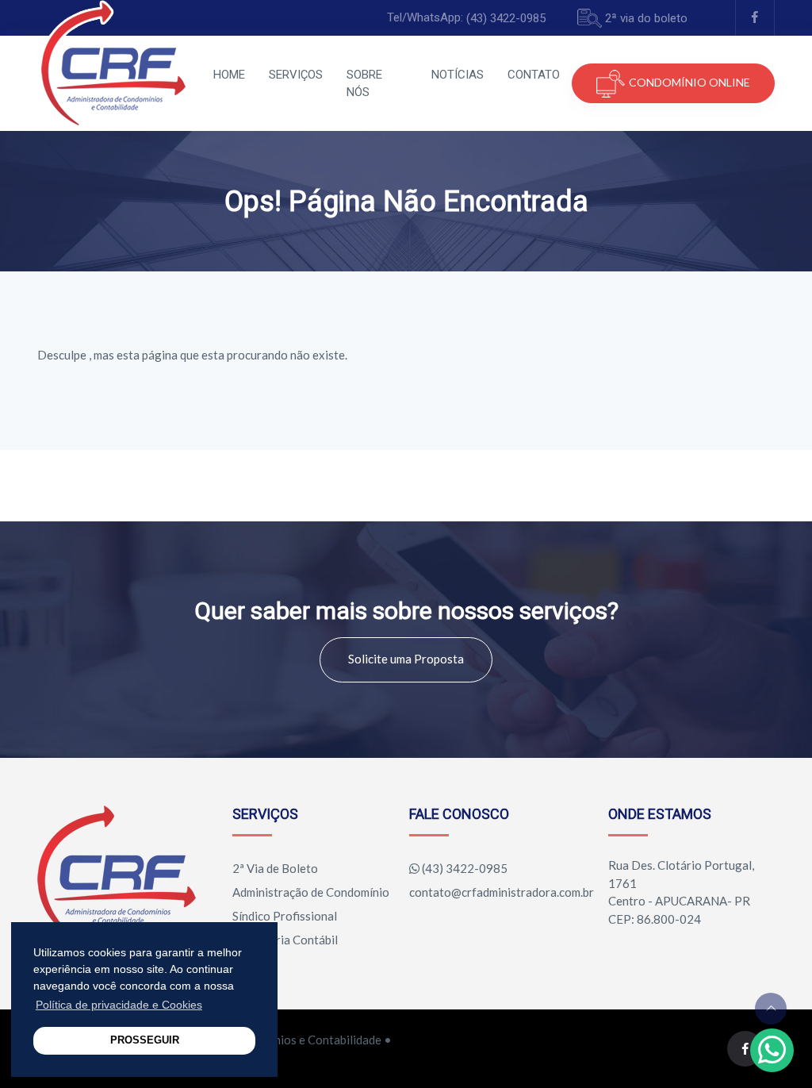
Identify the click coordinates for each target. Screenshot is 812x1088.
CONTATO (534, 74)
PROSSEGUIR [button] (144, 1040)
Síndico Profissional (284, 916)
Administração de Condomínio (310, 892)
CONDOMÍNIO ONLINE (689, 82)
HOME (229, 74)
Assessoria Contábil (285, 939)
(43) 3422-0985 (506, 18)
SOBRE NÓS (364, 83)
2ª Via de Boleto (275, 868)
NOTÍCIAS (457, 74)
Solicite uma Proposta (406, 659)
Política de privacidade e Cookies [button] (119, 1004)
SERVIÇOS (296, 74)
